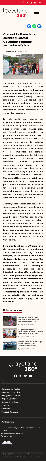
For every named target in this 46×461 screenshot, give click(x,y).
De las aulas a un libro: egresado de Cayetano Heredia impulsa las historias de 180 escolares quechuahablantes (29, 321)
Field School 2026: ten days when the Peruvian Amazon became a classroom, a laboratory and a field (30, 345)
